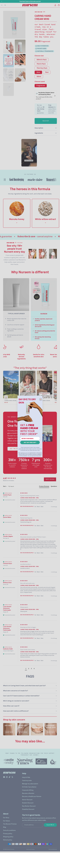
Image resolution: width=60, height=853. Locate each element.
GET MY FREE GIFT (30, 442)
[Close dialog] (40, 399)
